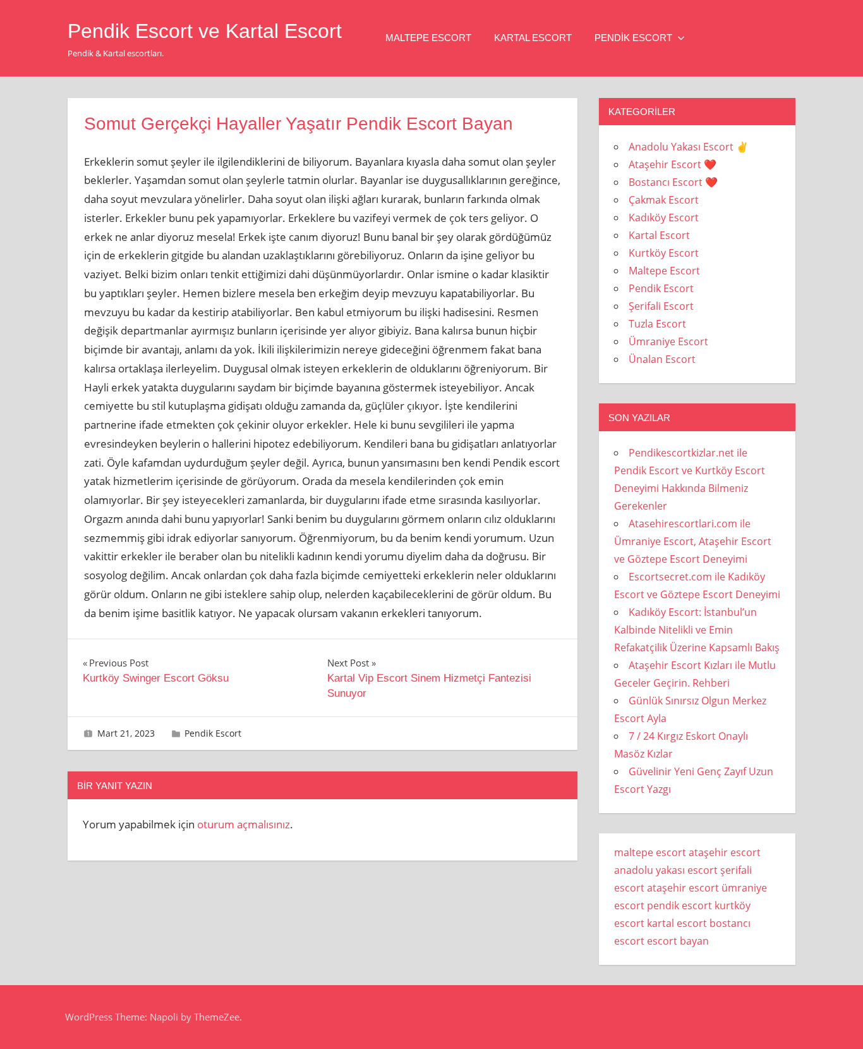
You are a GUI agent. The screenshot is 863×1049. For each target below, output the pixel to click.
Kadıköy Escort (664, 217)
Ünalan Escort (662, 359)
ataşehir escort (725, 852)
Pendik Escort (633, 37)
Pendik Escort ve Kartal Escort (205, 31)
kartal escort (677, 923)
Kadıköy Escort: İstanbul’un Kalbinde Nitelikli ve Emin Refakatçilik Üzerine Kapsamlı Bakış (697, 629)
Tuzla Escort (657, 324)
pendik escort (679, 905)
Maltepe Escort (428, 37)
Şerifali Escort (661, 306)
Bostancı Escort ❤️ (673, 182)
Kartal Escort (533, 37)
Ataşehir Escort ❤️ (672, 164)
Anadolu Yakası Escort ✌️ (689, 147)
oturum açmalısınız (243, 824)
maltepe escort (650, 852)
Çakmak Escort (664, 200)
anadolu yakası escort (666, 870)
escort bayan (678, 941)
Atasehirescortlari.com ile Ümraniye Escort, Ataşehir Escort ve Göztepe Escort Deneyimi (692, 541)
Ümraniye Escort (668, 341)
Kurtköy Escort (664, 253)
